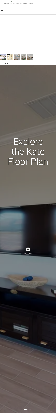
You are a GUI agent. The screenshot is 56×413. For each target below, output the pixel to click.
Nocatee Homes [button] (12, 3)
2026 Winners (31, 3)
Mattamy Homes (25, 3)
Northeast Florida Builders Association (22, 1)
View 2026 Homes (6, 3)
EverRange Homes (19, 3)
